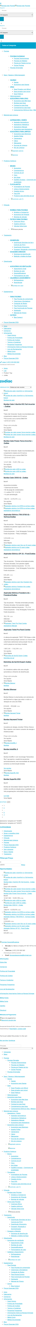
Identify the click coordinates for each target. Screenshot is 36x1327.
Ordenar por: (5, 387)
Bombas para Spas (20, 103)
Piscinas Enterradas (16, 68)
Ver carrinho (4, 1040)
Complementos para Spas (22, 108)
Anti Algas (17, 177)
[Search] (2, 19)
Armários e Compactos (21, 212)
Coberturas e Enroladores (22, 301)
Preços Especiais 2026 (11, 322)
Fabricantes (7, 328)
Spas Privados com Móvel (22, 89)
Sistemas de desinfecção (22, 254)
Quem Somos (11, 335)
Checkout (3, 1010)
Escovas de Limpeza (20, 145)
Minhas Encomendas (14, 354)
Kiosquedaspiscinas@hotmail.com (20, 955)
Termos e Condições (14, 342)
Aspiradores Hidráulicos (21, 124)
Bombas (6, 685)
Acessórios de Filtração (21, 214)
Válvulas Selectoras (20, 226)
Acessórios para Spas (19, 98)
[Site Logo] (15, 6)
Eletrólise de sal (9, 658)
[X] (31, 1)
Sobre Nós (3, 962)
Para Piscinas (15, 296)
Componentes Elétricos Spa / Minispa (23, 1109)
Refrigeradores (19, 280)
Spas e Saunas (8, 852)
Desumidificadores (20, 273)
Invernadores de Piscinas (22, 187)
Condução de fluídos (20, 303)
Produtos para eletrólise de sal (24, 196)
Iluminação (17, 310)
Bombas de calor (19, 271)
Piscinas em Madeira (20, 61)
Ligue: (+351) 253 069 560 (10, 362)
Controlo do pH (19, 173)
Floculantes (15, 184)
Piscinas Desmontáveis (21, 58)
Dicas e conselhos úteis (11, 833)
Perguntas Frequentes (14, 344)
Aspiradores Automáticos (12, 510)
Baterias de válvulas (20, 217)
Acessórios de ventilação (20, 266)
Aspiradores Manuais (20, 127)
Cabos (16, 141)
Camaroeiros (18, 138)
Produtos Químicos (10, 161)
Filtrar (23, 865)
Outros (13, 315)
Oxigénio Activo (19, 191)
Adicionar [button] (7, 540)
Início (5, 326)
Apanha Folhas (18, 136)
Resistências (18, 282)
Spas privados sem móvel (22, 91)
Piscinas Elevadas (17, 56)
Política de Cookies (13, 340)
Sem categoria (8, 849)
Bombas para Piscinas (19, 210)
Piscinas (6, 51)
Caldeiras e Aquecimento (20, 278)
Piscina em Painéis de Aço (22, 63)
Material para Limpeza (11, 115)
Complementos (19, 170)
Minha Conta (11, 351)
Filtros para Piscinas (19, 219)
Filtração (6, 205)
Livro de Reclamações (14, 349)
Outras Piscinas (19, 65)
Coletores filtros (19, 221)
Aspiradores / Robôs (18, 120)
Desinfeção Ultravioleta (21, 247)
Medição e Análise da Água (22, 256)
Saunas (13, 80)
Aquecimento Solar (20, 269)
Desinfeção (14, 240)
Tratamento (7, 235)
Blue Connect (18, 317)
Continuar (12, 1040)
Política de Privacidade (14, 338)
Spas (12, 87)
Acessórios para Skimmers (22, 134)
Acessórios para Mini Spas (22, 101)
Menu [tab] (5, 1054)
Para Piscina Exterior (20, 306)
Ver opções (7, 768)
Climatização (8, 261)
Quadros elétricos (19, 224)
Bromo (13, 166)
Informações (8, 333)
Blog (5, 356)
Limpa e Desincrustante (21, 189)
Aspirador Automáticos (21, 122)
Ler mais (6, 796)
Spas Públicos (18, 94)
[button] (0, 3)
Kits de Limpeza (19, 148)
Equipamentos (8, 292)
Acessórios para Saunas (21, 84)
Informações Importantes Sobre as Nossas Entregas (17, 993)
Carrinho (2, 1006)
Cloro (15, 175)
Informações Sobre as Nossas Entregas (20, 347)
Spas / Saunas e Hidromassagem (14, 75)
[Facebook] (35, 1)
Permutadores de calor (21, 275)
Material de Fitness (20, 313)
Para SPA (17, 193)
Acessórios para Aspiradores (23, 129)
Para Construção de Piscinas (23, 308)
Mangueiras (17, 143)
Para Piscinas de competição (23, 299)
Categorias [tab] (7, 1052)
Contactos (7, 331)
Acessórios (17, 168)
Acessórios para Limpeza (20, 131)
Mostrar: (3, 802)
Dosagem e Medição (18, 252)
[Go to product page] (20, 394)
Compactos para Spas (21, 105)
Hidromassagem (15, 96)
